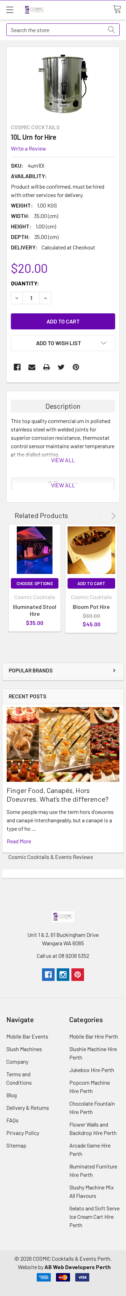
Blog (11, 1095)
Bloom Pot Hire (91, 606)
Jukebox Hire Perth (91, 1069)
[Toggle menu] (9, 9)
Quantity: (25, 283)
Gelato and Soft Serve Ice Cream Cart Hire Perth (94, 1216)
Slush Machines (24, 1049)
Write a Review (28, 148)
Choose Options (34, 583)
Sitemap (16, 1145)
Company (17, 1061)
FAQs (12, 1120)
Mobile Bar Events (27, 1036)
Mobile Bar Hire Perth (93, 1036)
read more (19, 841)
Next (112, 516)
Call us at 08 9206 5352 (63, 955)
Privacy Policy (22, 1132)
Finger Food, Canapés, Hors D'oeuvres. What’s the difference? (57, 794)
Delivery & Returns (27, 1107)
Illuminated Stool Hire (34, 610)
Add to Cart (91, 583)
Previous (101, 516)
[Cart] (119, 9)
